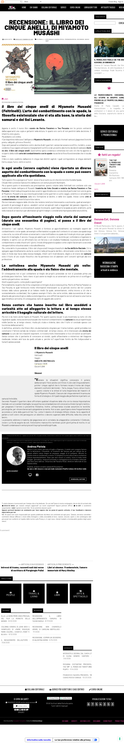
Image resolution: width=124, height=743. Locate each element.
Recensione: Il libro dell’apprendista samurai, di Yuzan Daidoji (46, 618)
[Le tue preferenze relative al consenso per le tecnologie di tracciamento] (119, 738)
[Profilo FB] (38, 475)
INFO (96, 189)
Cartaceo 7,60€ (41, 363)
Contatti (74, 721)
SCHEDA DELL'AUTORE (78, 479)
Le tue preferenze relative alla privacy (73, 740)
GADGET (14, 508)
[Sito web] (30, 475)
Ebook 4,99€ (100, 183)
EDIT (47, 41)
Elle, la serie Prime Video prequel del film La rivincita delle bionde (15, 618)
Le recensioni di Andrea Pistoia (54, 39)
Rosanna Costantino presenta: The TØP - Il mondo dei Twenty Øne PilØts (77, 666)
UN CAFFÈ (78, 506)
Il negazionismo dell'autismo (14, 640)
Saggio (87, 39)
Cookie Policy (66, 698)
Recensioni (80, 39)
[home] (13, 7)
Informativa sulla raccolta (39, 740)
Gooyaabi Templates (19, 721)
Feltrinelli (40, 39)
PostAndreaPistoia (70, 39)
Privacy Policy (53, 698)
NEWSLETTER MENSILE (9, 506)
